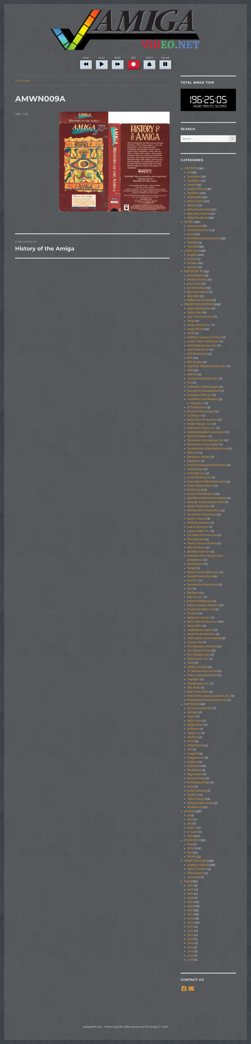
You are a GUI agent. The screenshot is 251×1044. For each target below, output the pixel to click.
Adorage (192, 712)
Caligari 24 (193, 733)
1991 (190, 910)
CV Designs (194, 415)
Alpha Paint (194, 720)
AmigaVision (195, 724)
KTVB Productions (198, 522)
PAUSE (165, 57)
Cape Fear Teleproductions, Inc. (206, 366)
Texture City (194, 642)
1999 (190, 943)
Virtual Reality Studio (200, 803)
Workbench (194, 807)
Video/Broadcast (197, 217)
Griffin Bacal (195, 489)
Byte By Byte (194, 362)
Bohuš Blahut (195, 275)
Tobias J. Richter (197, 667)
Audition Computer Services (204, 337)
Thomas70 (197, 403)
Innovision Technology (201, 514)
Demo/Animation (198, 230)
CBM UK (192, 374)
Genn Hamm (195, 469)
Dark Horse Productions (202, 419)
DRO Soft (192, 452)
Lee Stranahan (196, 288)
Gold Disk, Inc (196, 473)
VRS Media (193, 687)
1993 (190, 918)
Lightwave (193, 766)
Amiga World (195, 329)
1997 (190, 935)
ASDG (190, 333)
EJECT (149, 57)
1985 (190, 885)
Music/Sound (195, 201)
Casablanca (194, 180)
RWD (86, 57)
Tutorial (192, 246)
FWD (118, 57)
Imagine (192, 762)
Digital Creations (197, 436)
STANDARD (191, 840)
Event (190, 234)
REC (133, 57)
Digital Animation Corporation (206, 432)
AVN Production (197, 353)
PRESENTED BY (193, 271)
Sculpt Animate (196, 790)
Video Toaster (195, 799)
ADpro (191, 716)
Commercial (194, 226)
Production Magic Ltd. (201, 609)
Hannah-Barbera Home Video (206, 502)
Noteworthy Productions (202, 584)
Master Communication (202, 543)
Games (191, 184)
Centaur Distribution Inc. (202, 378)
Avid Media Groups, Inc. (202, 345)
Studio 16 (193, 794)
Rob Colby (193, 296)
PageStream (194, 774)
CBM (190, 370)
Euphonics (193, 461)
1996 (190, 931)
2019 (190, 951)
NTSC (190, 848)
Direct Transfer (196, 869)
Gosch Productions (199, 477)
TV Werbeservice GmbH (202, 671)
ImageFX (192, 753)
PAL (189, 852)
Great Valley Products (200, 485)
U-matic (192, 832)
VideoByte (193, 679)
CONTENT (190, 168)
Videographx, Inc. (198, 683)
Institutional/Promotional (203, 238)
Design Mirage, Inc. (199, 424)
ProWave (192, 613)
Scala (190, 786)
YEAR (187, 881)
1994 (190, 922)
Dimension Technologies (203, 444)
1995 (190, 926)
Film (190, 844)
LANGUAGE (191, 250)
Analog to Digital (197, 865)
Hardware (193, 193)
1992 (190, 914)
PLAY (101, 57)
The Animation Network (202, 646)
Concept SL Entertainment (203, 391)
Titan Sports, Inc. (198, 658)
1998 (190, 939)
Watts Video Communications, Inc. (208, 696)
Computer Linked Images (202, 386)
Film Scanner (195, 873)
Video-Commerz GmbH (202, 675)
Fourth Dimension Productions (206, 465)
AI (188, 815)
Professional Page (198, 782)
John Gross (194, 283)
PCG (189, 588)
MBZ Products (196, 547)
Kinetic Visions (196, 518)
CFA (189, 382)
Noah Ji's (192, 580)
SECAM (191, 856)
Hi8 (189, 823)
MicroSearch (195, 564)
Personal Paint (196, 778)
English (192, 255)
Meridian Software (198, 551)
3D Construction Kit (199, 708)
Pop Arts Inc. (195, 597)
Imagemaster (195, 757)
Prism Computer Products (203, 605)
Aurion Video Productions (203, 341)
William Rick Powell (199, 300)
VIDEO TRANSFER (195, 860)
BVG (190, 358)
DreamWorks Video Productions (207, 448)
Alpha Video (194, 312)
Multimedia (194, 197)
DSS (189, 749)
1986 (190, 889)
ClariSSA (192, 737)
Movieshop (194, 770)
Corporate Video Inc (199, 395)
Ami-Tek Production (200, 316)
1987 (190, 893)
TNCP (190, 663)
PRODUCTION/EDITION (198, 304)
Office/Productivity (199, 209)
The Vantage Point (198, 654)
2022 (190, 955)
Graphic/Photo (196, 189)
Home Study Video (198, 506)
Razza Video (194, 625)
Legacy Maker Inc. (198, 531)
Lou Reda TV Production (202, 535)
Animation (193, 176)
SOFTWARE (191, 704)
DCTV (190, 741)
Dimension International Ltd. (205, 440)
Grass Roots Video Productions (206, 481)
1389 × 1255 (21, 114)
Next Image (22, 80)
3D (188, 172)
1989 (190, 902)
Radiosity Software (198, 617)
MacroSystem (195, 539)
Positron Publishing (199, 601)
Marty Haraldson (197, 292)
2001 (190, 947)
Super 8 (191, 827)
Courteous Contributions (202, 399)
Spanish (192, 267)
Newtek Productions (199, 576)
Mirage (191, 568)
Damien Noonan (197, 279)
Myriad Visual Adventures (203, 572)
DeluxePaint (194, 745)
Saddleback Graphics (200, 630)
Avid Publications (198, 349)
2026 (190, 959)
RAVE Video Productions (202, 621)
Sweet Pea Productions (201, 634)
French (191, 259)
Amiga (191, 320)
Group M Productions (200, 494)
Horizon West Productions (203, 510)
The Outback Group (199, 650)
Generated (193, 877)
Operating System (198, 213)
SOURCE (189, 811)
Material (192, 242)
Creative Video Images (201, 411)
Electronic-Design (198, 457)
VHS (190, 836)
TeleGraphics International (204, 638)
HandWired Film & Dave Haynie (206, 498)
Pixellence (193, 593)
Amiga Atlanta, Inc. (199, 325)
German (192, 263)
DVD (190, 819)
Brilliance (193, 729)
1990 (190, 906)
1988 (190, 898)
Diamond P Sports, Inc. (201, 428)
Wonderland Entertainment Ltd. (207, 700)
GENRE (188, 222)
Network (192, 205)
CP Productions (196, 407)
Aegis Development (199, 308)
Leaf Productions (197, 527)
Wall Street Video (197, 691)
